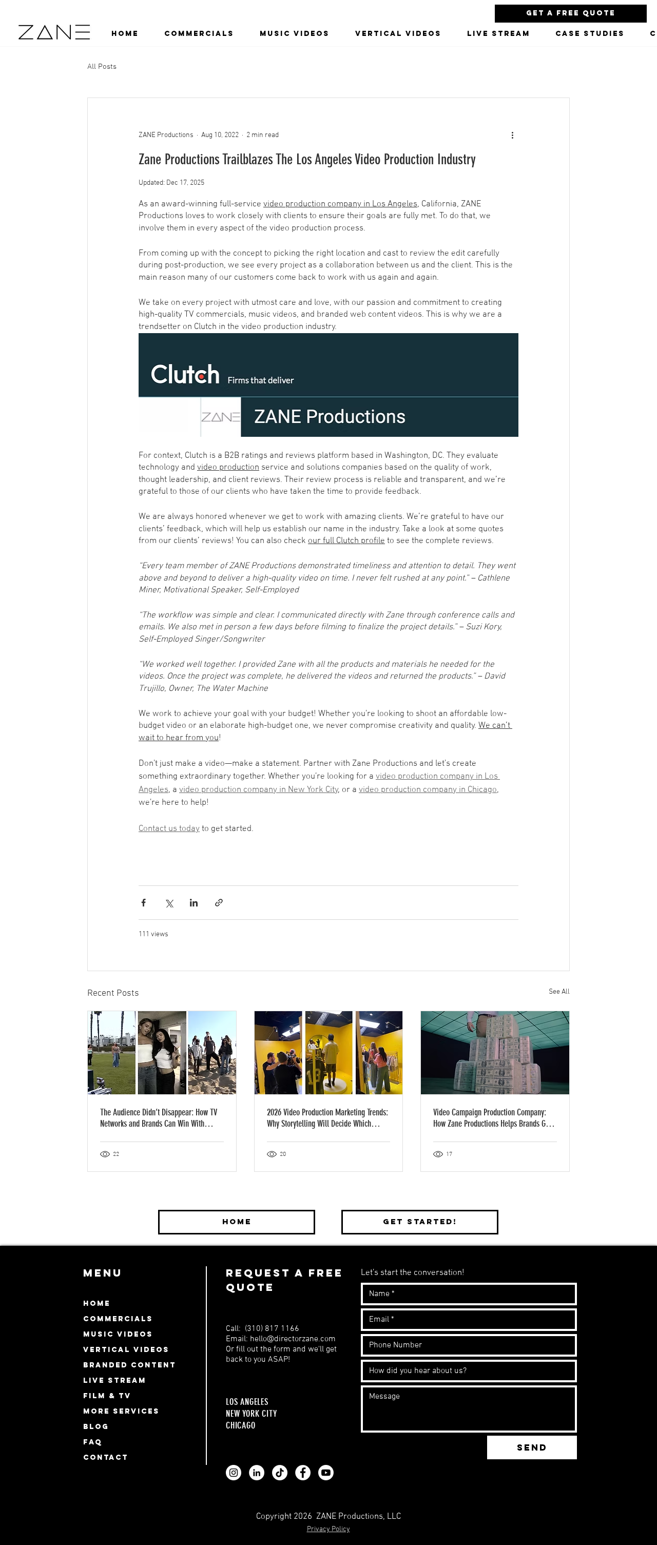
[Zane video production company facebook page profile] (303, 1472)
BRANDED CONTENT (129, 1365)
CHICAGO (241, 1425)
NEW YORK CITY (251, 1413)
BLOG (96, 1426)
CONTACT (105, 1457)
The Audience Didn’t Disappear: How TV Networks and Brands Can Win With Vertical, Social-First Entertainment (158, 1118)
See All (559, 992)
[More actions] (512, 135)
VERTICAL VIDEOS (126, 1349)
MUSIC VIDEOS (118, 1334)
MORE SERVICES (121, 1411)
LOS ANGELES (248, 1401)
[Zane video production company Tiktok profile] (279, 1472)
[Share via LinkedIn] (194, 902)
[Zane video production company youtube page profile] (326, 1472)
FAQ (92, 1442)
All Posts (102, 66)
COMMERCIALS (118, 1319)
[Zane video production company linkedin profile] (256, 1472)
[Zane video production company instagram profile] (233, 1472)
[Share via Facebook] (143, 902)
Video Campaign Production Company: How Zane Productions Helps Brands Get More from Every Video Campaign (492, 1118)
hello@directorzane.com (293, 1339)
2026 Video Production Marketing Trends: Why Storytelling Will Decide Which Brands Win (327, 1118)
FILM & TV (107, 1396)
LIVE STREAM (114, 1380)
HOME (96, 1303)
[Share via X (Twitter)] (168, 902)
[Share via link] (219, 902)
